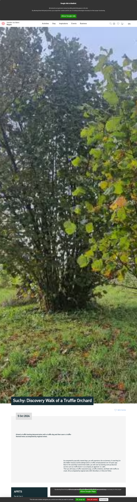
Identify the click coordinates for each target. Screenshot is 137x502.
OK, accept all (80, 499)
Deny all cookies (92, 499)
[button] (111, 24)
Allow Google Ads (68, 16)
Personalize (103, 499)
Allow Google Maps (88, 492)
